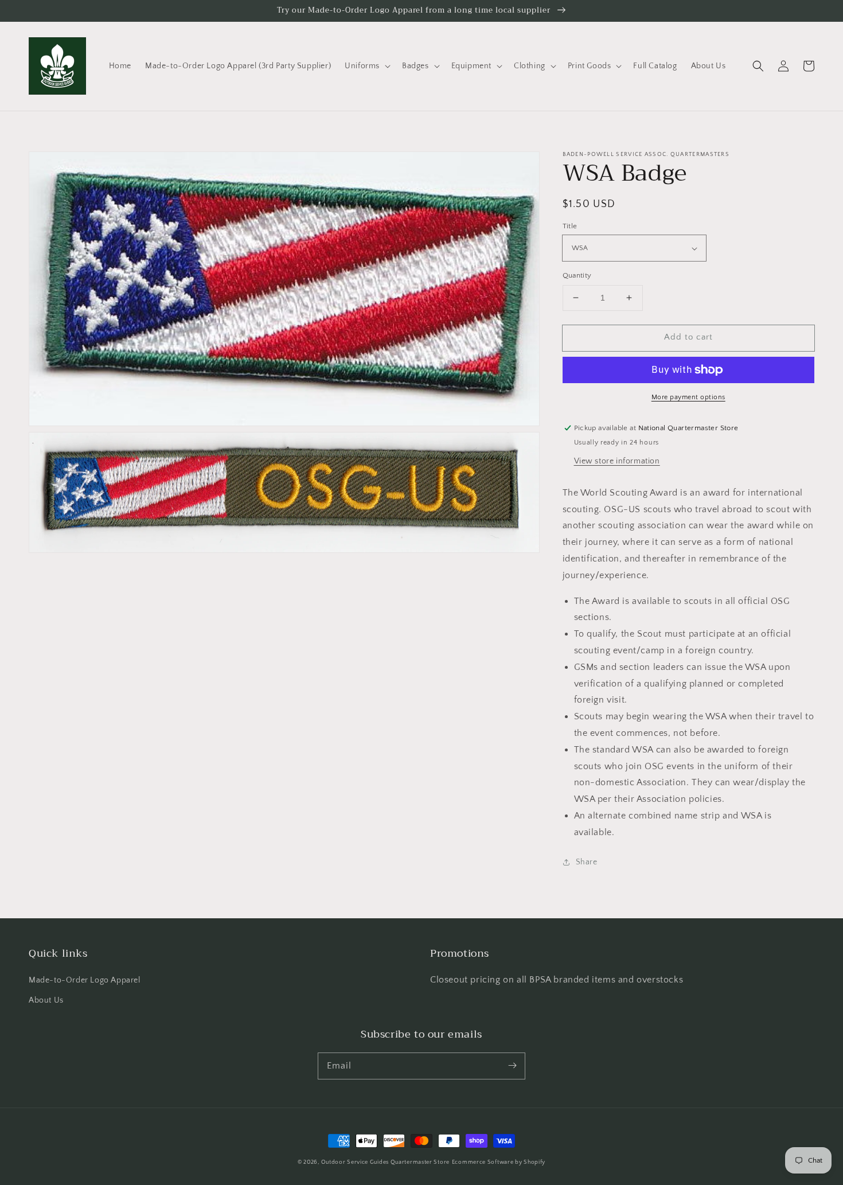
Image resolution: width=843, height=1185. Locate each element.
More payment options (688, 397)
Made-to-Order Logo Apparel (84, 980)
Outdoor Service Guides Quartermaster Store (385, 1162)
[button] (366, 66)
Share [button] (587, 862)
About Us (46, 1000)
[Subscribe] (512, 1065)
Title (570, 226)
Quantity (577, 275)
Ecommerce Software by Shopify (498, 1162)
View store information (617, 461)
